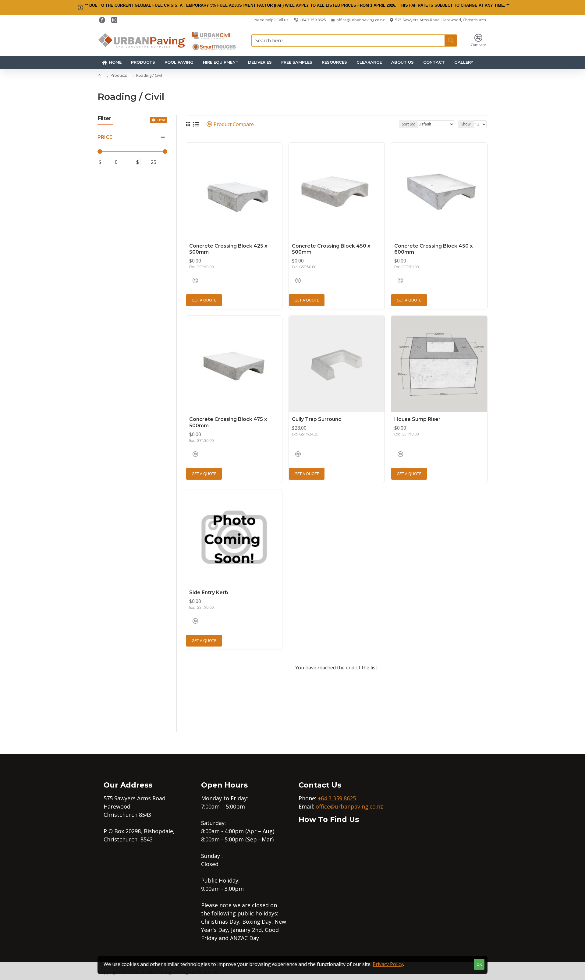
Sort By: (408, 124)
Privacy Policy (388, 964)
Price (105, 137)
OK (479, 964)
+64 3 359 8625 (337, 798)
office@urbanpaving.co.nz (349, 806)
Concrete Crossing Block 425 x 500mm (228, 249)
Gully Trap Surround (317, 419)
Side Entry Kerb (208, 592)
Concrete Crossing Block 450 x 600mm (433, 249)
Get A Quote (204, 300)
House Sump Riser (417, 419)
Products (119, 75)
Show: (466, 124)
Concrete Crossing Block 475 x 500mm (228, 422)
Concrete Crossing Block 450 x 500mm (331, 249)
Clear (160, 120)
